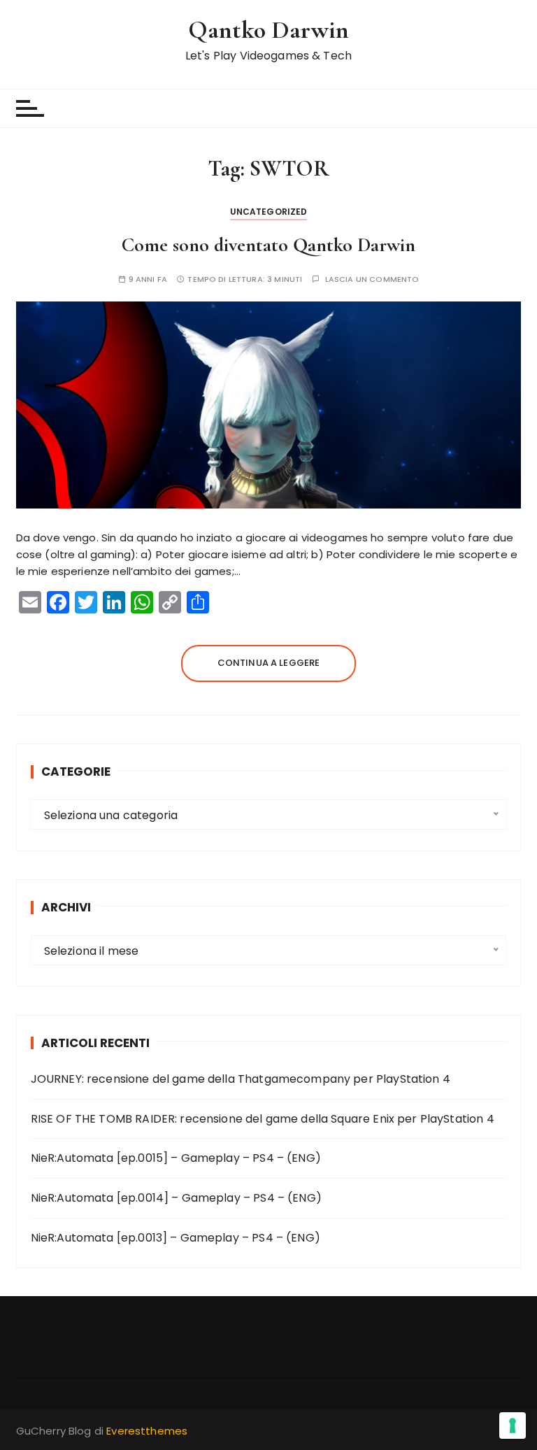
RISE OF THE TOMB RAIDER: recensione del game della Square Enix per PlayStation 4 (262, 1119)
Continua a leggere (268, 662)
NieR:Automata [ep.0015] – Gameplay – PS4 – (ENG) (176, 1158)
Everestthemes (146, 1430)
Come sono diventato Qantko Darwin (268, 245)
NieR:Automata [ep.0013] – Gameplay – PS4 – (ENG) (175, 1238)
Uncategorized (269, 212)
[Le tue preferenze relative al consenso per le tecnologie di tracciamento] (512, 1425)
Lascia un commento (372, 279)
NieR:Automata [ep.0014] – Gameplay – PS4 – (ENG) (176, 1198)
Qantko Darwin (268, 30)
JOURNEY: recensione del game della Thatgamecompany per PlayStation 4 (240, 1079)
